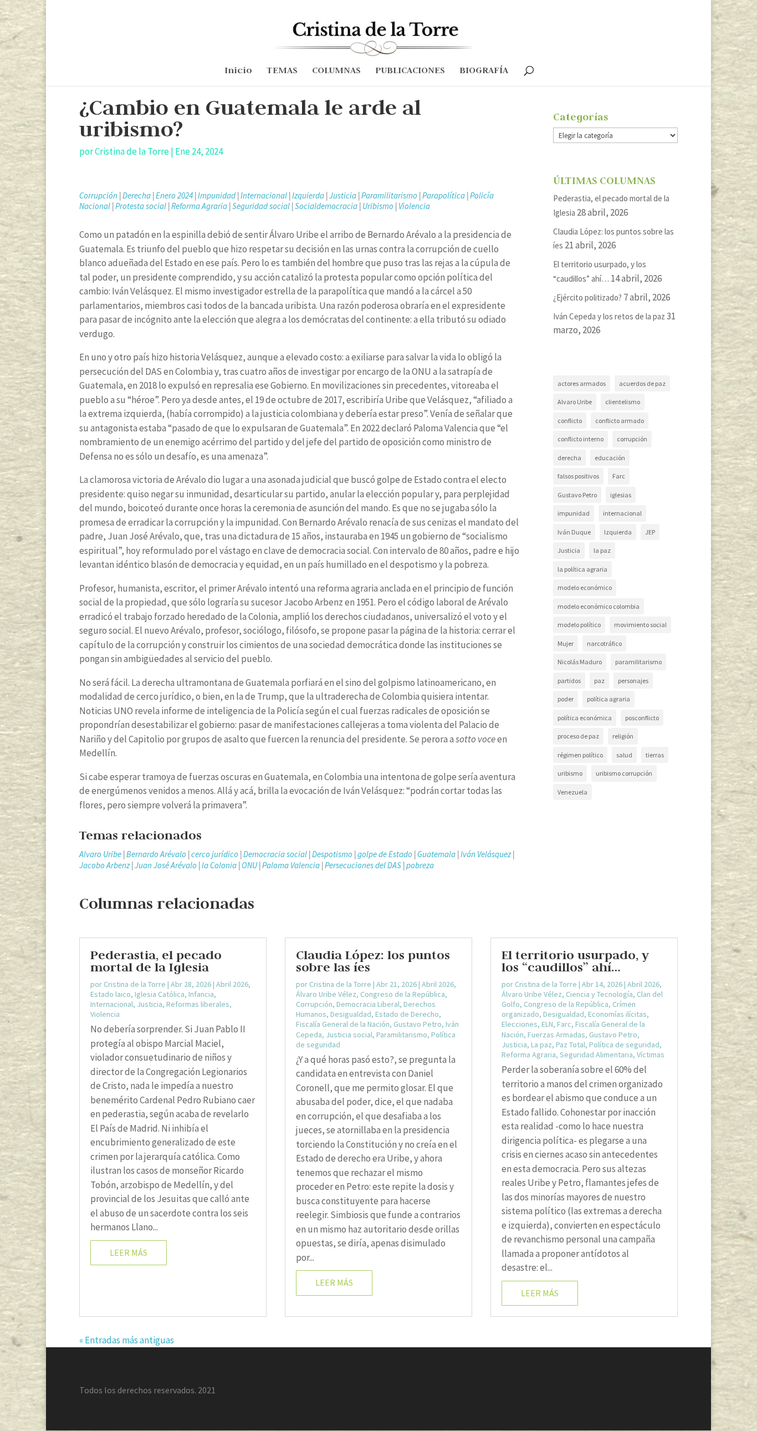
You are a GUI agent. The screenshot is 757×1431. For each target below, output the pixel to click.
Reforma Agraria (199, 206)
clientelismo (622, 402)
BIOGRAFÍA (483, 71)
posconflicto (642, 718)
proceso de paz (578, 736)
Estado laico (110, 994)
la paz (602, 550)
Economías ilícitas (617, 1014)
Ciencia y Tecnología (599, 994)
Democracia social (275, 854)
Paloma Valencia (291, 865)
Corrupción (98, 195)
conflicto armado (619, 420)
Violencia (414, 206)
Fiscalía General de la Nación (343, 1024)
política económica (584, 718)
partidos (569, 680)
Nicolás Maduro (579, 662)
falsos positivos (578, 476)
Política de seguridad (624, 1045)
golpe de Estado (384, 854)
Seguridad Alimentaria (596, 1055)
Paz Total (570, 1045)
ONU (249, 865)
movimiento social (640, 624)
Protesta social (140, 206)
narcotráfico (604, 643)
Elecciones (520, 1024)
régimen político (580, 755)
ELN (547, 1024)
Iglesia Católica (160, 994)
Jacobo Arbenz (104, 865)
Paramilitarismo (389, 195)
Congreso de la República (402, 994)
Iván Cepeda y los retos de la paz (609, 316)
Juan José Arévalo (166, 865)
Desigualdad (350, 1014)
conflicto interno (580, 439)
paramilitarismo (638, 662)
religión (622, 736)
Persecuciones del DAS (363, 865)
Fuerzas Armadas (556, 1035)
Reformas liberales (197, 1004)
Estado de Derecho (407, 1014)
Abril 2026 (232, 984)
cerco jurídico (214, 854)
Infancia (201, 994)
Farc (618, 476)
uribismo (569, 773)
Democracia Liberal (368, 1004)
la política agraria (582, 569)
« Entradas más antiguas (126, 1340)
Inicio (238, 71)
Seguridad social (261, 206)
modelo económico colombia (598, 606)
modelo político (579, 624)
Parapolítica (443, 195)
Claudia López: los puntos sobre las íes (373, 960)
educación (610, 458)
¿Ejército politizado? (587, 297)
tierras (655, 755)
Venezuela (572, 792)
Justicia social (349, 1035)
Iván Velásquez (486, 854)
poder (565, 699)
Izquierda (308, 195)
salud (624, 755)
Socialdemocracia (326, 206)
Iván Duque (574, 532)
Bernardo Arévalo (156, 854)
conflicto (569, 420)
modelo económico (584, 587)
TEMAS (282, 71)
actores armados (581, 383)
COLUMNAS (336, 71)
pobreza (420, 865)
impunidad (573, 513)
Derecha (136, 195)
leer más (128, 1252)
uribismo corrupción (624, 773)
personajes (633, 680)
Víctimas (650, 1055)
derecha (569, 458)
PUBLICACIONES (410, 71)
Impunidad (217, 195)
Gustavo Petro (577, 495)
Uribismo (377, 206)
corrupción (632, 439)
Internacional (264, 195)
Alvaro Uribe (100, 854)
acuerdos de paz (642, 383)
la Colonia (219, 865)
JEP (650, 532)
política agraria (608, 699)
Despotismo (332, 854)
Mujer (565, 643)
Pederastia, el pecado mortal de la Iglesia (156, 960)
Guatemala (436, 854)
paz (599, 680)
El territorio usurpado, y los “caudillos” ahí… (575, 960)
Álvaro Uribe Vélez (326, 994)
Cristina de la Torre (132, 151)
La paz (541, 1045)
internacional (622, 513)
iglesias (620, 495)
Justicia (342, 195)
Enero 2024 (174, 195)
